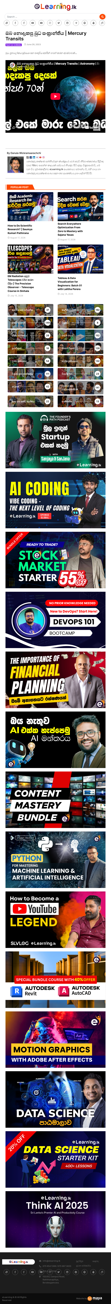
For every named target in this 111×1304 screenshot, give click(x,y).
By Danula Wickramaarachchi (24, 153)
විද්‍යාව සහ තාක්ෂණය (13, 45)
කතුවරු (95, 1261)
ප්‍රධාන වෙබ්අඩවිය (83, 1266)
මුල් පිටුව (79, 1261)
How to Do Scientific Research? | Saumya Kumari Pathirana (20, 229)
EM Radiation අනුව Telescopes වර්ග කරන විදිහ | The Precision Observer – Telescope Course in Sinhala (21, 283)
